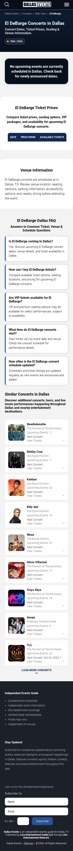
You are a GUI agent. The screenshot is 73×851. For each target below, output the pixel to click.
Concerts (27, 13)
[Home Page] (37, 5)
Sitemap (28, 843)
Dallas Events (12, 13)
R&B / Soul (40, 13)
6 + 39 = (9, 821)
